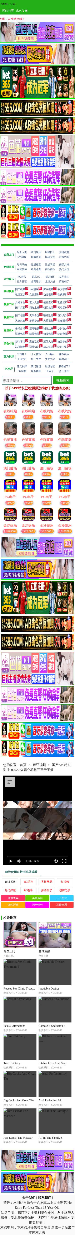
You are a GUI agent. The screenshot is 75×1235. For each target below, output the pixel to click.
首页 (23, 765)
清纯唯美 (34, 328)
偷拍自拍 (20, 328)
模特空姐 (48, 302)
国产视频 (20, 289)
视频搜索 (63, 380)
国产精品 (20, 315)
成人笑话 (48, 346)
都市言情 (20, 341)
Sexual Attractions (14, 1025)
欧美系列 (63, 294)
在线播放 (10, 881)
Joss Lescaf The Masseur (18, 1137)
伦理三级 (20, 294)
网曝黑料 (63, 307)
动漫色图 (48, 333)
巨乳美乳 (63, 315)
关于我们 (28, 1197)
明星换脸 (48, 307)
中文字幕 (63, 289)
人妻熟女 (20, 320)
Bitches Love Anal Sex (52, 1063)
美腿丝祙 (37, 898)
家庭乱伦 (34, 341)
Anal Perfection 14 (50, 1100)
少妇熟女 (63, 328)
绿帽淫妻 (13, 904)
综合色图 (63, 333)
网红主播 (34, 307)
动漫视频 (48, 294)
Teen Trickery (12, 1063)
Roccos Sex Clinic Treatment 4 (22, 988)
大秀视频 (48, 320)
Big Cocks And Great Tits (19, 1100)
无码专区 (34, 315)
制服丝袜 (48, 328)
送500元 (10, 502)
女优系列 (34, 294)
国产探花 (20, 307)
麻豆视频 (48, 289)
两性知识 (34, 346)
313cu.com (8, 4)
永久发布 (22, 10)
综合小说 (63, 346)
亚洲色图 (20, 333)
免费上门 (10, 416)
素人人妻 (34, 302)
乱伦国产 (63, 302)
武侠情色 (20, 346)
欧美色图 (34, 333)
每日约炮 (10, 445)
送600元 (10, 474)
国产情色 (37, 904)
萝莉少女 (34, 320)
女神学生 (20, 302)
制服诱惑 (63, 320)
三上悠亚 (61, 898)
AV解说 (34, 289)
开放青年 (13, 898)
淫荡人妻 (48, 341)
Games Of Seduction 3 (52, 1025)
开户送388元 (10, 531)
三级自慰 (61, 904)
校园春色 (63, 341)
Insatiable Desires (49, 988)
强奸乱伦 (48, 315)
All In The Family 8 (50, 1137)
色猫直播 (44, 951)
